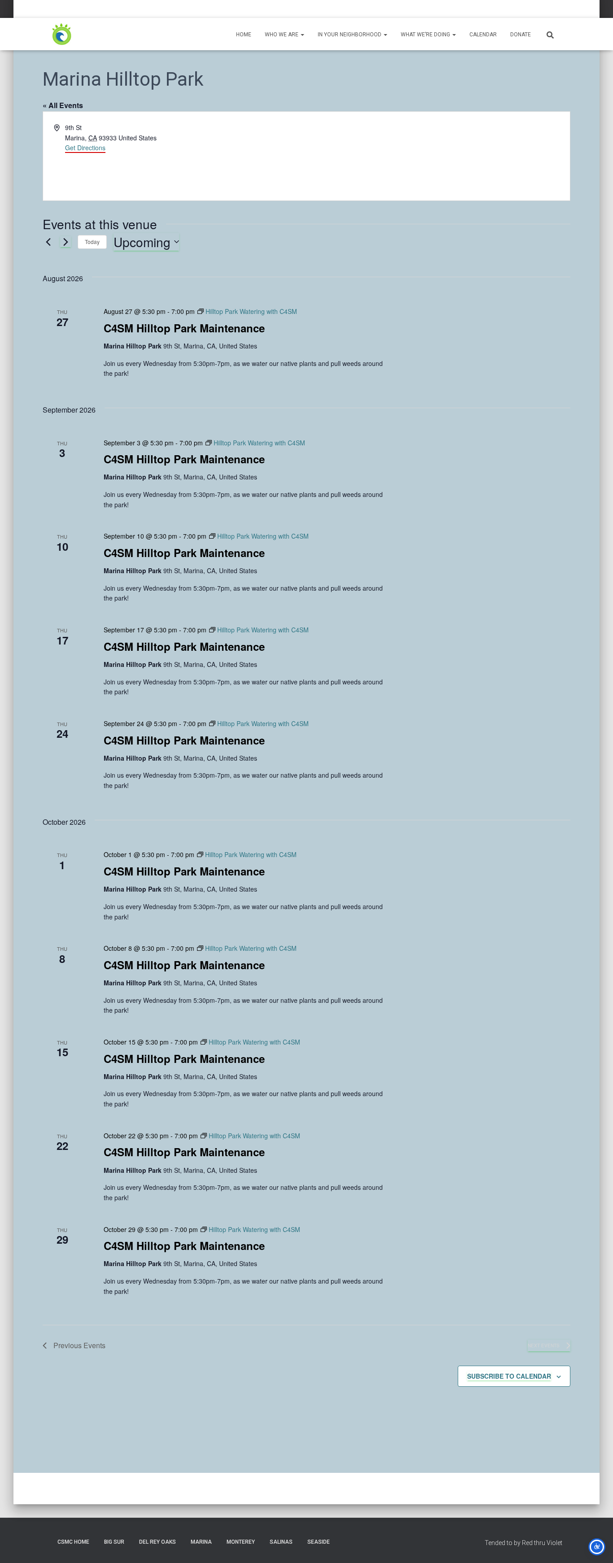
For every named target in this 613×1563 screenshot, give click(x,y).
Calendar (483, 34)
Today (92, 241)
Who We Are (282, 34)
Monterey (241, 1542)
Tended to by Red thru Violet (523, 1542)
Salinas (281, 1542)
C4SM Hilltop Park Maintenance (184, 327)
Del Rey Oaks (157, 1542)
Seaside (318, 1542)
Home (243, 34)
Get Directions (85, 147)
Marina (201, 1542)
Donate (520, 34)
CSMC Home (73, 1542)
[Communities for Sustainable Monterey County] (62, 34)
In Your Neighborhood (350, 34)
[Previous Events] (48, 241)
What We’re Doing (426, 34)
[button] (302, 34)
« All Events (63, 105)
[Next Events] (65, 241)
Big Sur (114, 1542)
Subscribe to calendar (509, 1375)
